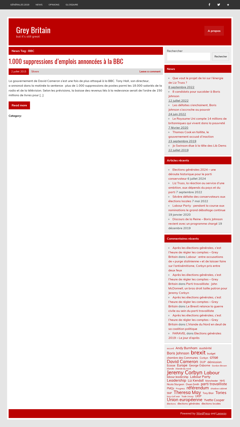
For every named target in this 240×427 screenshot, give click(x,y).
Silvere (35, 71)
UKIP (198, 396)
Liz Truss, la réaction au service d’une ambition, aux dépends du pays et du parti (196, 187)
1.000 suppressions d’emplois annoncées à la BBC (66, 61)
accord (170, 348)
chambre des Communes (182, 357)
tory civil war (173, 396)
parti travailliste (214, 384)
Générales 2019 (19, 4)
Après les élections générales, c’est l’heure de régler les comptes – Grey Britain (194, 252)
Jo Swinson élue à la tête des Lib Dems (199, 145)
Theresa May (187, 392)
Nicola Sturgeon (175, 384)
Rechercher (175, 51)
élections (171, 404)
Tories (220, 393)
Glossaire (72, 4)
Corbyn (204, 357)
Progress (180, 388)
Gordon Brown (219, 366)
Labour (212, 372)
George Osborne (199, 365)
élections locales (211, 403)
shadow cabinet (219, 388)
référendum (198, 388)
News (39, 4)
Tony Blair (208, 393)
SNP (169, 393)
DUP (203, 362)
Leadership (176, 380)
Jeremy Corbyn (184, 372)
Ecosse (171, 365)
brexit (198, 352)
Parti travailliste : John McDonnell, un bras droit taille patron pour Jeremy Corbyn (197, 288)
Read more (19, 105)
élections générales (189, 403)
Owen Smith (192, 384)
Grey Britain (33, 29)
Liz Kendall (196, 380)
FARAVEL (179, 333)
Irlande (170, 369)
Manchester (211, 381)
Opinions (54, 4)
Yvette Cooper (214, 400)
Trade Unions (188, 396)
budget (211, 353)
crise (214, 357)
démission (214, 361)
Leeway (221, 413)
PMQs (170, 388)
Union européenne (184, 400)
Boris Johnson (178, 353)
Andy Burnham (186, 348)
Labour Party (200, 376)
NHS (222, 381)
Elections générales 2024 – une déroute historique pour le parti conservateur (192, 174)
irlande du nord (183, 369)
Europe (182, 365)
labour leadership (177, 377)
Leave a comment (150, 71)
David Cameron (182, 361)
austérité (205, 348)
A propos (214, 31)
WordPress (203, 413)
